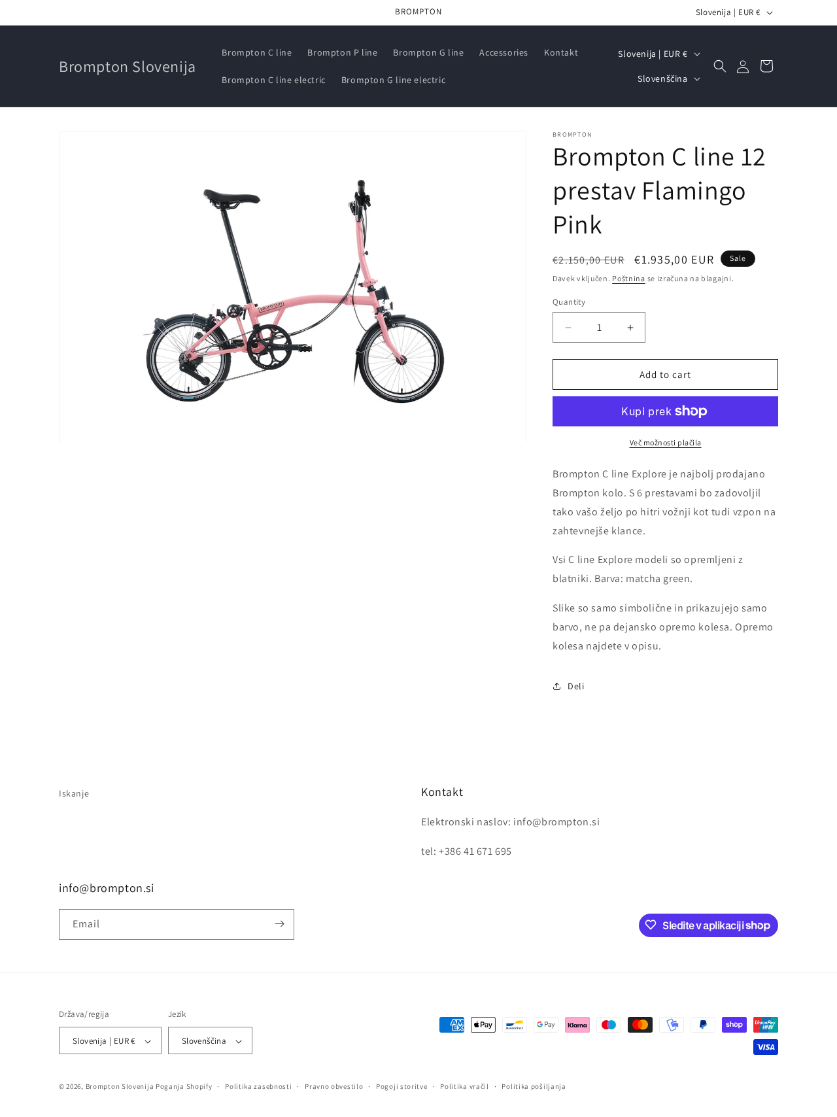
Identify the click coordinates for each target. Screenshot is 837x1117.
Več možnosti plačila (666, 442)
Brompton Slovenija (120, 1086)
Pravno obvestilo (334, 1086)
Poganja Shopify (184, 1086)
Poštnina (628, 278)
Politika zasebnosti (258, 1086)
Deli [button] (576, 686)
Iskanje (74, 793)
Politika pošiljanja (534, 1086)
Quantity (569, 301)
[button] (720, 66)
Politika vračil (464, 1086)
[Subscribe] (279, 923)
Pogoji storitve (402, 1086)
